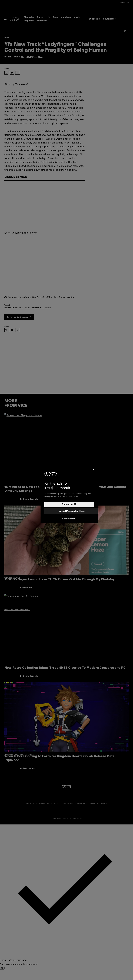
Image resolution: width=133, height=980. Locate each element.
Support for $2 (69, 504)
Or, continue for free (69, 519)
